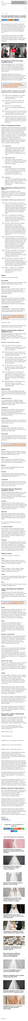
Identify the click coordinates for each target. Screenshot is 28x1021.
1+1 (2, 2)
